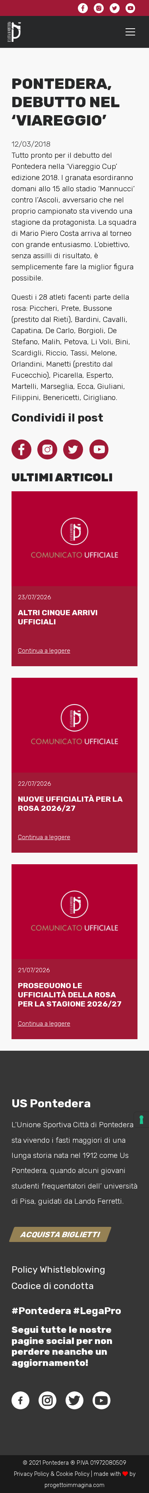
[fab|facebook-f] (20, 1400)
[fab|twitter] (74, 1400)
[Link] (14, 32)
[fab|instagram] (47, 1400)
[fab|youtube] (101, 1400)
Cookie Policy (72, 1474)
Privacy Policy (31, 1474)
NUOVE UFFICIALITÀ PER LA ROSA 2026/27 (70, 804)
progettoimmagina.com (74, 1485)
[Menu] (130, 32)
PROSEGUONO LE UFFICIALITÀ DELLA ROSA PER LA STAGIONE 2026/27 (70, 994)
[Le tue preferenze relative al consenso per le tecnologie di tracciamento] (141, 1119)
